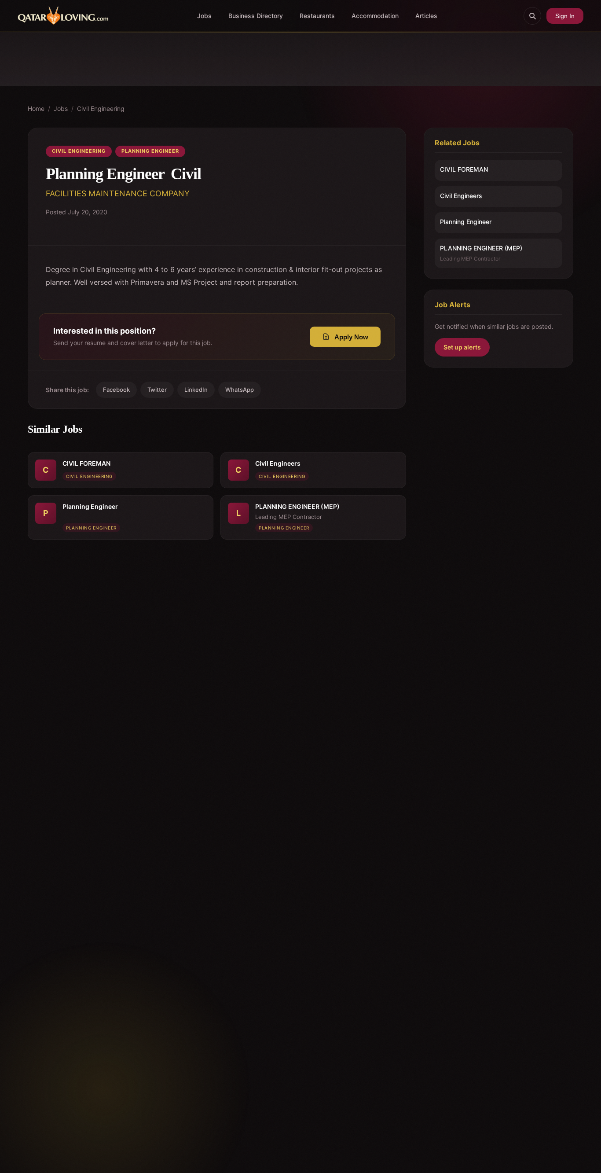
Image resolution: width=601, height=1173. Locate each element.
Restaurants (317, 15)
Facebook (116, 389)
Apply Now (351, 337)
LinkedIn (196, 389)
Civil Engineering (101, 108)
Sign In (565, 15)
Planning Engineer (150, 151)
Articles (426, 15)
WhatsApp (239, 389)
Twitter (157, 389)
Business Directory (255, 15)
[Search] (532, 16)
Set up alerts (462, 347)
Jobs (204, 15)
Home (36, 108)
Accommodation (375, 15)
